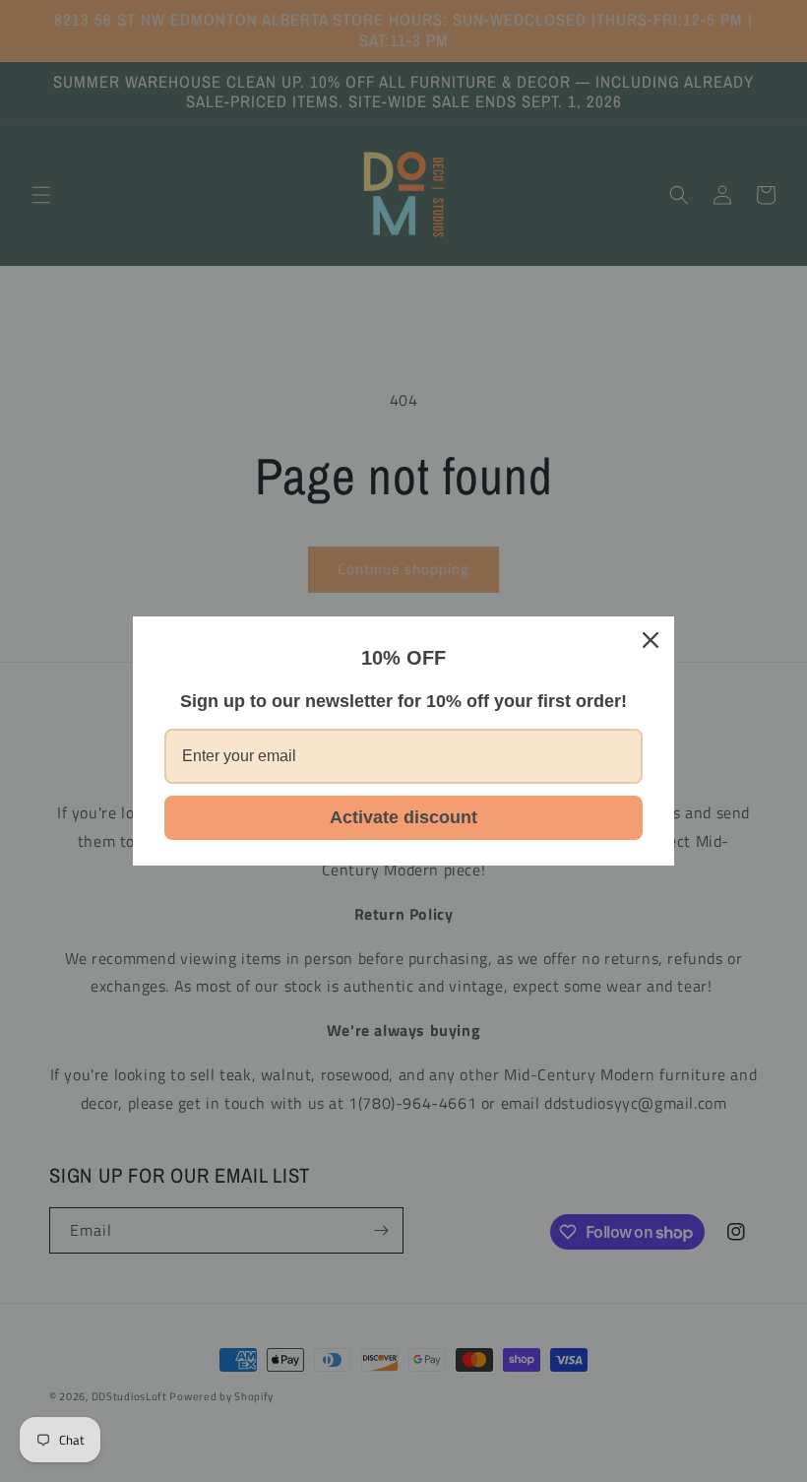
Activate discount (403, 817)
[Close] (650, 640)
